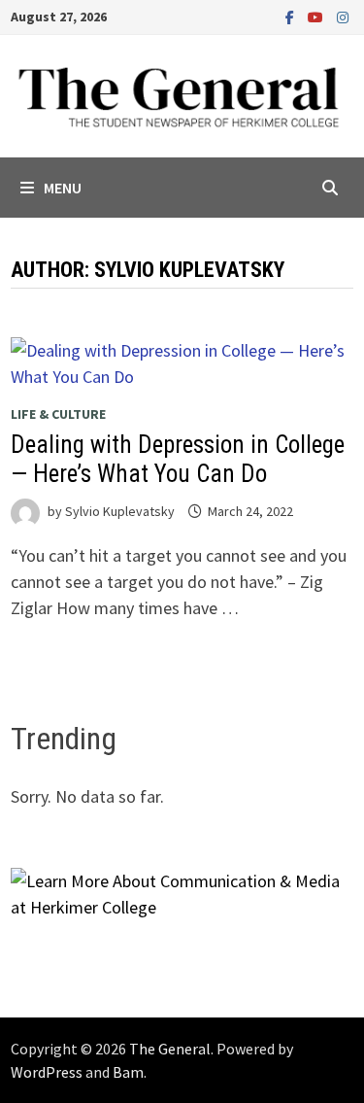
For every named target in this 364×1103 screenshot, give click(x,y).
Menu (63, 187)
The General (170, 1048)
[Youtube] (317, 16)
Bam (128, 1072)
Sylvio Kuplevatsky (120, 511)
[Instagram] (342, 16)
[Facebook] (292, 16)
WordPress (47, 1072)
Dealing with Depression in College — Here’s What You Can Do (178, 459)
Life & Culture (58, 414)
